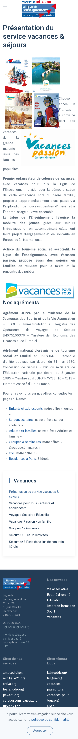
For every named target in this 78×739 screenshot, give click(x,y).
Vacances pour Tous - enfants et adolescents (31, 505)
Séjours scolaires (21, 420)
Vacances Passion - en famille (30, 521)
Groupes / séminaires (24, 528)
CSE (12, 453)
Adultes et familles (23, 431)
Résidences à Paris (22, 459)
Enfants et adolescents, (26, 408)
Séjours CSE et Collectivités (28, 535)
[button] (5, 8)
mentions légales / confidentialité (14, 636)
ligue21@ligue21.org (16, 627)
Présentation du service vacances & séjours (34, 494)
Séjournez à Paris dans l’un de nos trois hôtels (36, 544)
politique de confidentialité (50, 719)
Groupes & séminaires (25, 442)
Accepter (40, 730)
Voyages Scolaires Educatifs (29, 514)
